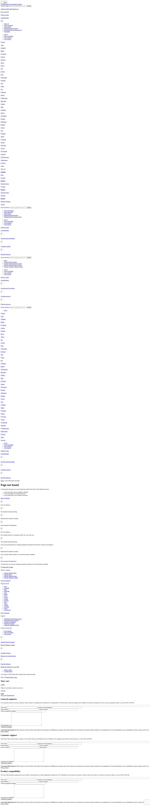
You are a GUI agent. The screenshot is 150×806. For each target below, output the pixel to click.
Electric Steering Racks (13, 263)
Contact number (43, 709)
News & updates (8, 36)
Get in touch (7, 39)
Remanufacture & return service (13, 30)
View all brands (5, 613)
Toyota (6, 597)
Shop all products (9, 210)
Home (2, 480)
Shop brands (7, 27)
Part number (43, 747)
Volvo (5, 603)
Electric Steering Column (11, 577)
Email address (5, 709)
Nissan (6, 599)
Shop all (6, 24)
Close (2, 685)
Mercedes (6, 591)
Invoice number (5, 747)
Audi (5, 596)
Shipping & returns (9, 623)
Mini (5, 589)
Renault (6, 600)
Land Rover (7, 610)
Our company (8, 37)
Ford (5, 586)
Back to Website (5, 498)
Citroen (6, 605)
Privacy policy (8, 670)
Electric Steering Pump (13, 265)
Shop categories (8, 25)
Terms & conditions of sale (11, 625)
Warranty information (10, 622)
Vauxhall (6, 588)
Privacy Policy (5, 731)
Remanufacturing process (11, 28)
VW (5, 593)
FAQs (5, 34)
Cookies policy (8, 671)
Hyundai (6, 607)
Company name (44, 707)
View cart (3, 695)
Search (29, 6)
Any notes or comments (7, 761)
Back (5, 260)
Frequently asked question (11, 620)
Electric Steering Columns (13, 267)
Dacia (5, 608)
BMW (6, 594)
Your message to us (6, 725)
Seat (5, 602)
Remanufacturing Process (11, 215)
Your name (4, 707)
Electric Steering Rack (10, 573)
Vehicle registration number (8, 711)
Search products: (5, 6)
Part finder (7, 31)
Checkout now (10, 695)
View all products (5, 580)
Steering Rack (10, 262)
